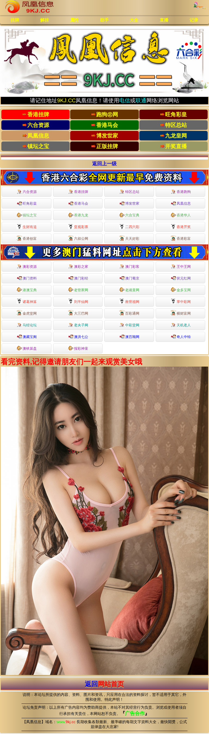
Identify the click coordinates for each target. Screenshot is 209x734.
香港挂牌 (81, 192)
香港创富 (30, 239)
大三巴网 (81, 313)
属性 (74, 20)
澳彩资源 (30, 267)
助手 (104, 20)
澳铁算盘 (30, 348)
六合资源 (30, 192)
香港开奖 (184, 227)
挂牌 (15, 20)
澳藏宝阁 (30, 337)
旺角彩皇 (30, 203)
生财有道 (30, 227)
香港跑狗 (184, 192)
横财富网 (184, 313)
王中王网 (184, 267)
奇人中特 (184, 337)
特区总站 (132, 192)
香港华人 (184, 215)
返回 (104, 683)
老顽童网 (132, 290)
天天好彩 (132, 239)
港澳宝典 (30, 290)
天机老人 (184, 325)
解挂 (44, 20)
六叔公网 (81, 239)
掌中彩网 (184, 302)
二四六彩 (132, 227)
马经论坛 (30, 325)
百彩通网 (132, 313)
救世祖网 (132, 302)
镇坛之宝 (30, 215)
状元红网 (184, 278)
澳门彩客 (132, 267)
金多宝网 (184, 290)
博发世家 (132, 203)
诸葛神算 (30, 302)
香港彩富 (184, 239)
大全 (134, 20)
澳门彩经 (81, 278)
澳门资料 (30, 278)
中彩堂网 (132, 325)
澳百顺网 (132, 337)
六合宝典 (132, 215)
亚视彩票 (81, 227)
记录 (194, 20)
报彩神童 (81, 348)
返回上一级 (104, 163)
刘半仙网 (81, 302)
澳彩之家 (81, 267)
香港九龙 (81, 215)
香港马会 (81, 203)
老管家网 (81, 290)
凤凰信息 (184, 203)
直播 (164, 20)
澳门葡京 (132, 278)
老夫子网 (81, 325)
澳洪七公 (81, 337)
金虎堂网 (30, 313)
